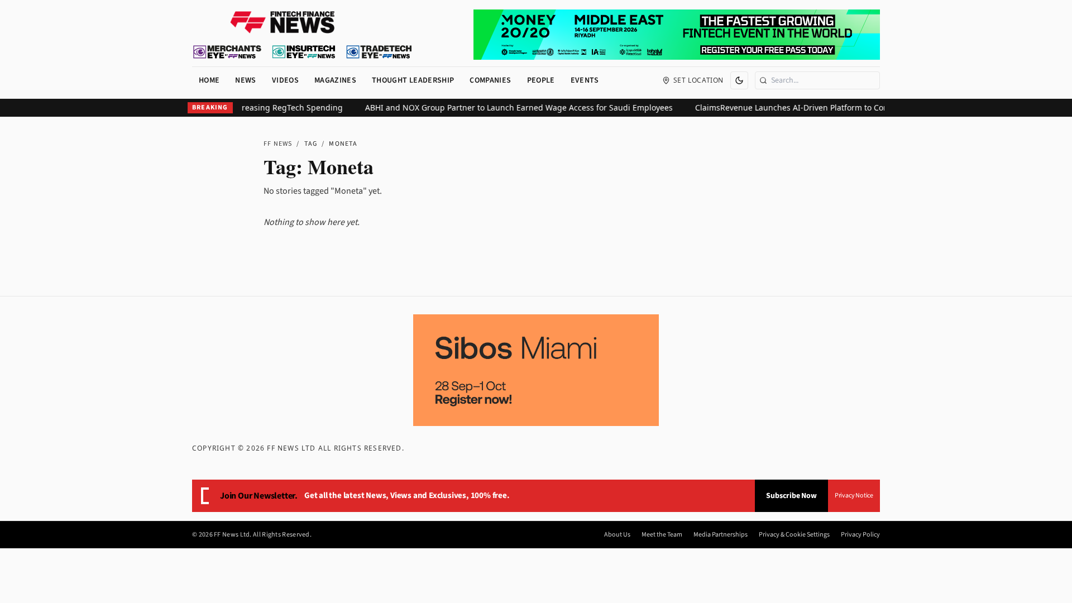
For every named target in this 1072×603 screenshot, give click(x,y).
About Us (617, 534)
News (245, 80)
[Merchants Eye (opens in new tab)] (227, 52)
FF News (278, 144)
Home (209, 80)
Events (585, 80)
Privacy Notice (854, 495)
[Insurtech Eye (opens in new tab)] (303, 52)
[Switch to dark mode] (739, 80)
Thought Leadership (413, 80)
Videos (285, 80)
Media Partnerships (720, 534)
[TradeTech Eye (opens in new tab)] (379, 52)
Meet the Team (662, 534)
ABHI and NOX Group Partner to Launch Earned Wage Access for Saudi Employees (510, 107)
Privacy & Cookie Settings (794, 534)
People (541, 80)
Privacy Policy (860, 534)
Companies (490, 80)
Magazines (335, 80)
